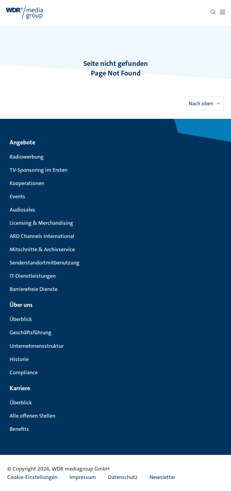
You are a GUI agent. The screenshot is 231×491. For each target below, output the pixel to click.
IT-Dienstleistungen (33, 275)
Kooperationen (27, 183)
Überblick (21, 319)
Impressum (82, 477)
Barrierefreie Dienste (33, 289)
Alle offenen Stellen (32, 415)
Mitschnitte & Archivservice (42, 249)
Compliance (24, 372)
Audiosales (22, 209)
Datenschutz (122, 477)
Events (17, 196)
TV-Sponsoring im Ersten (38, 170)
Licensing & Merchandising (41, 223)
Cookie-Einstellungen (32, 477)
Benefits (19, 429)
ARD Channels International (42, 236)
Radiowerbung (27, 156)
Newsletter (162, 477)
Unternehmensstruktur (36, 346)
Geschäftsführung (30, 332)
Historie (19, 359)
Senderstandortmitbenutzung (44, 262)
